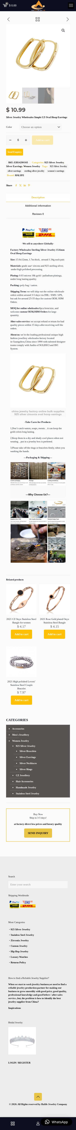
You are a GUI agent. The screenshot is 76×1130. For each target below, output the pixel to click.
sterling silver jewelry (34, 171)
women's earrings (56, 171)
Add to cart (42, 140)
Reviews (38, 214)
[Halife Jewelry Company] (38, 5)
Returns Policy (18, 962)
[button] (63, 30)
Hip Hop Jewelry (19, 951)
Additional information (38, 205)
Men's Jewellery (20, 734)
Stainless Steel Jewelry (27, 793)
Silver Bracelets (28, 751)
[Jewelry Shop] (12, 1123)
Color (9, 127)
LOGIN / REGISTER (19, 1062)
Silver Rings (26, 769)
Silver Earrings (14, 166)
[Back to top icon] (38, 1097)
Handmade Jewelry (26, 787)
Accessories (18, 728)
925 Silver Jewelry (54, 162)
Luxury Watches (19, 957)
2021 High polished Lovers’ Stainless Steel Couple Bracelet (21, 685)
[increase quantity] (26, 140)
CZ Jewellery (23, 775)
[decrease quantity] (10, 140)
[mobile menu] (71, 5)
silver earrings (14, 171)
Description (38, 197)
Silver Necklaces (28, 763)
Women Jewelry (31, 166)
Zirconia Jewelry (20, 940)
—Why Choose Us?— (38, 494)
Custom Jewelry (19, 946)
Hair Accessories (24, 781)
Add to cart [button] (21, 634)
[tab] (38, 198)
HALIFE (19, 175)
